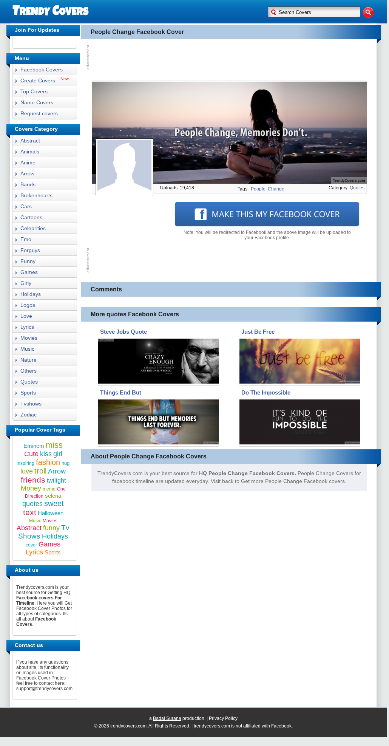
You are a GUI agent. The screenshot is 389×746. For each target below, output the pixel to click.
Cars (26, 206)
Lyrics (27, 327)
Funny (28, 261)
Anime (28, 162)
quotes (357, 187)
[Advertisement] (229, 60)
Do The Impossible (265, 392)
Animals (29, 152)
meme (49, 489)
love (26, 471)
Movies (28, 338)
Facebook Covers (41, 70)
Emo (25, 239)
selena (53, 495)
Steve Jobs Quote (123, 331)
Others (28, 371)
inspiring (25, 463)
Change (276, 189)
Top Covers (34, 91)
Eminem (33, 446)
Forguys (30, 250)
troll (40, 471)
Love (26, 316)
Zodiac (28, 415)
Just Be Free (258, 331)
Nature (28, 360)
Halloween (50, 513)
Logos (27, 305)
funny (51, 528)
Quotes (29, 382)
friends (33, 479)
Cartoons (31, 217)
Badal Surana (167, 718)
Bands (28, 184)
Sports (28, 393)
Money (31, 488)
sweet (54, 503)
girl (57, 454)
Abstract (30, 141)
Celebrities (33, 228)
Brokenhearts (36, 195)
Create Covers (37, 80)
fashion (48, 462)
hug (65, 463)
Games (29, 272)
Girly (25, 283)
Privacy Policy (223, 718)
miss (54, 445)
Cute (31, 454)
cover (31, 545)
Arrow (27, 173)
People (258, 189)
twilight (56, 480)
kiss (46, 454)
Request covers (39, 113)
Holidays (30, 294)
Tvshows (31, 404)
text (29, 512)
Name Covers (36, 102)
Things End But (120, 392)
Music (27, 349)
